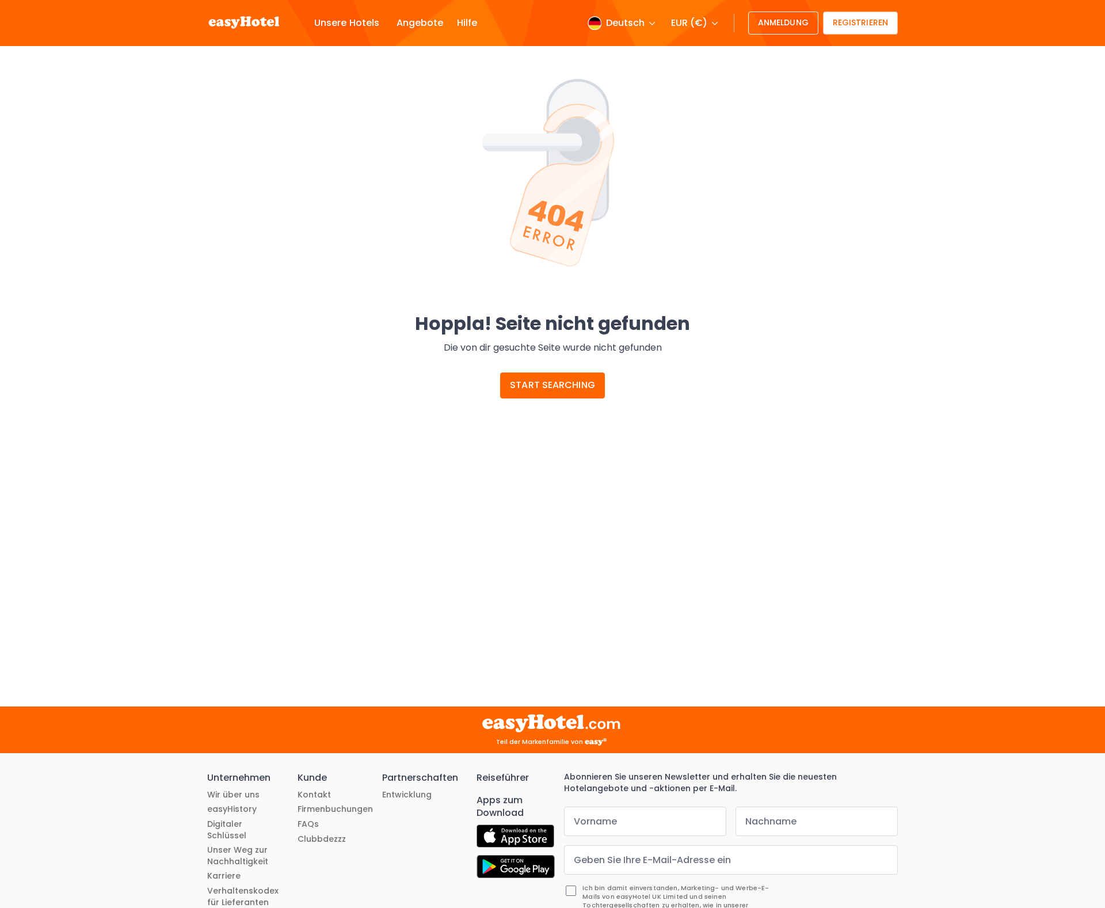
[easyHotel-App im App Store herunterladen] (515, 838)
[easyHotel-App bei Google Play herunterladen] (516, 868)
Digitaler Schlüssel (226, 830)
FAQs (308, 824)
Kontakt (314, 794)
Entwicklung (407, 794)
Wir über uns (233, 794)
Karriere (224, 876)
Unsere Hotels (346, 23)
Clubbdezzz (322, 839)
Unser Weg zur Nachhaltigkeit (237, 856)
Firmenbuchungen (335, 809)
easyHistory (232, 809)
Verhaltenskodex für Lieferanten (243, 897)
